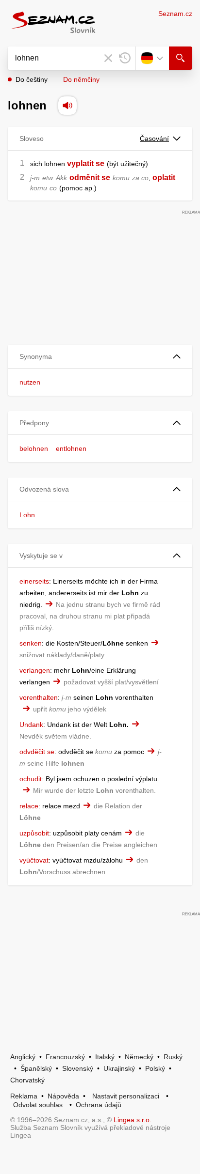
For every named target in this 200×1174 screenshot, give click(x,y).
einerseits (34, 581)
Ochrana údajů (98, 1105)
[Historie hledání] (124, 58)
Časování (154, 138)
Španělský (36, 1068)
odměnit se (89, 177)
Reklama (23, 1096)
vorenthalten (38, 697)
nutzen (29, 382)
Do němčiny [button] (81, 79)
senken (30, 643)
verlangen (34, 670)
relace (28, 806)
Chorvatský (27, 1080)
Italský (105, 1057)
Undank (31, 724)
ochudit (30, 779)
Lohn (27, 515)
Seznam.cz (175, 13)
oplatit (163, 177)
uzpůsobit (34, 833)
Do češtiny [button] (32, 79)
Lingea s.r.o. (132, 1120)
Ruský (173, 1057)
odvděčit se (36, 752)
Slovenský (77, 1068)
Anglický (22, 1057)
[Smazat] (108, 58)
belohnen (33, 448)
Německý (139, 1057)
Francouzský (65, 1057)
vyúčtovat (34, 860)
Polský (155, 1068)
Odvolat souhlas (38, 1105)
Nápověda (63, 1096)
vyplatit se (85, 163)
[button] (100, 357)
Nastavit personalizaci (125, 1096)
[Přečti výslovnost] (67, 105)
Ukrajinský (119, 1068)
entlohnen (71, 448)
